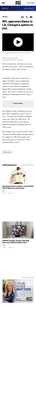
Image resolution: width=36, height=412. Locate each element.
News (5, 17)
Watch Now (30, 3)
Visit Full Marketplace (27, 165)
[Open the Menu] (3, 2)
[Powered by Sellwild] (31, 277)
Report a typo (7, 152)
